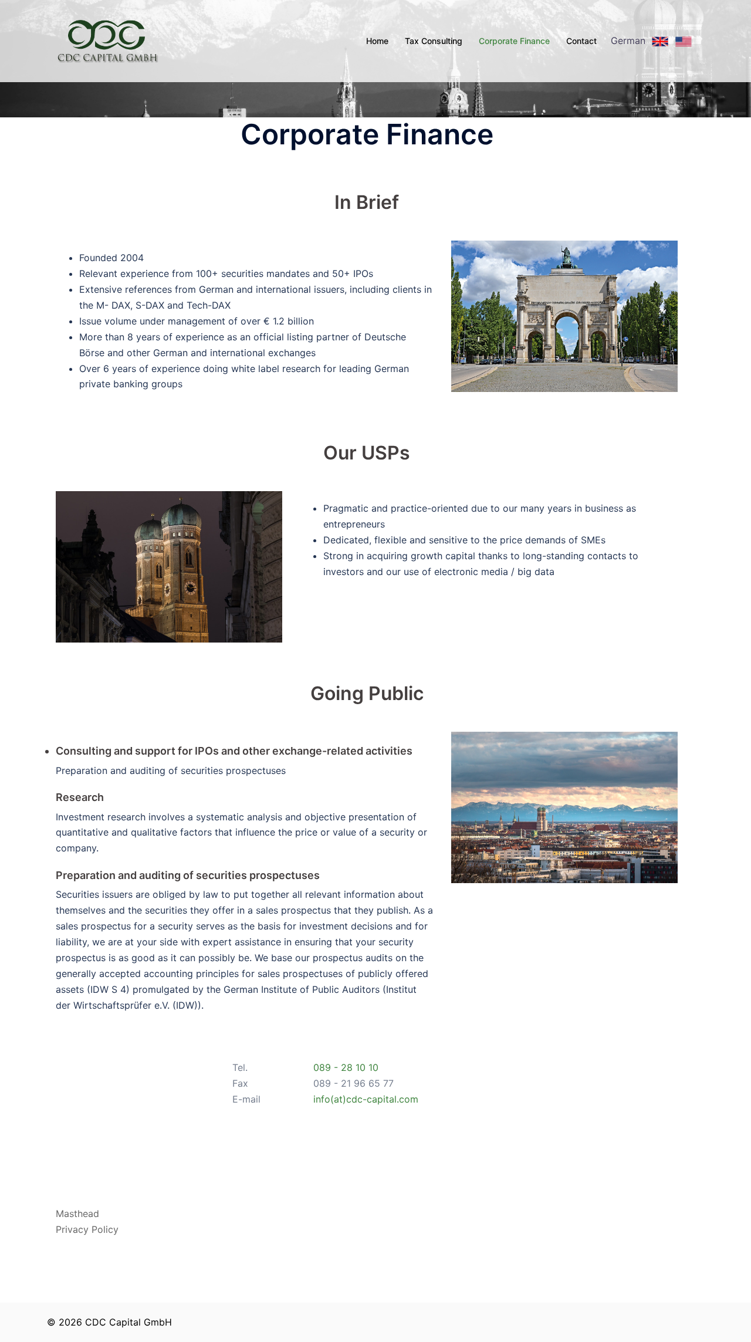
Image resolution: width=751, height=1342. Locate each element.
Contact (581, 41)
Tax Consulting (433, 41)
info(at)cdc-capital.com (365, 1099)
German (629, 40)
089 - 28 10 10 (345, 1067)
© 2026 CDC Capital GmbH (109, 1322)
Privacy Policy (87, 1229)
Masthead (77, 1213)
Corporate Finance (514, 41)
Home (377, 41)
